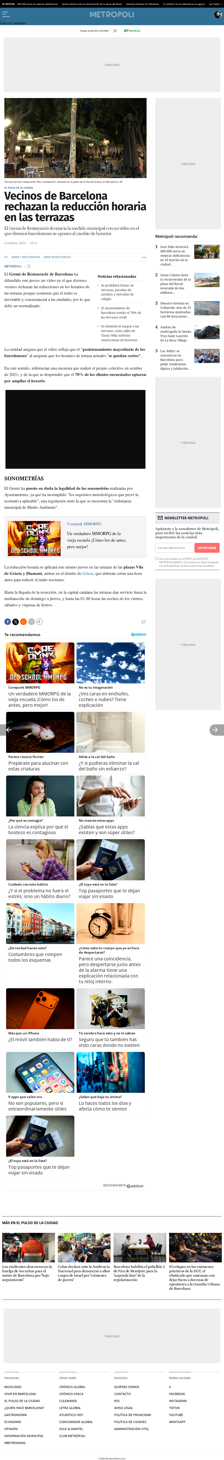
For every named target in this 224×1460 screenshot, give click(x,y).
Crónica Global (72, 1387)
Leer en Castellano (13, 23)
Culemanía (68, 1401)
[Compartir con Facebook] (7, 621)
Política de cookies (130, 1422)
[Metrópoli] (112, 14)
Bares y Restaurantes (26, 257)
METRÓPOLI (13, 266)
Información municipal (24, 1436)
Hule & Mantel (71, 1429)
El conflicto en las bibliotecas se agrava (184, 4)
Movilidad (12, 1387)
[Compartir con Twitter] (15, 622)
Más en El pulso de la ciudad (30, 1223)
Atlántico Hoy (71, 1415)
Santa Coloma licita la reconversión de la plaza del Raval (92, 4)
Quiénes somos (126, 1387)
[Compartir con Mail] (31, 621)
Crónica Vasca (71, 1394)
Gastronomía (15, 1415)
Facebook (177, 1394)
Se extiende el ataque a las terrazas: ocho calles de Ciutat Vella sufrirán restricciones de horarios (120, 333)
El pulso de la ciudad (18, 187)
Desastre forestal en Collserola (142, 4)
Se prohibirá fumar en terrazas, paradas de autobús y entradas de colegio (117, 292)
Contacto (122, 1394)
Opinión (11, 1429)
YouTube (176, 1415)
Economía (12, 1422)
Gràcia (87, 573)
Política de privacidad (132, 1415)
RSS (117, 1401)
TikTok (174, 1408)
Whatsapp (177, 1422)
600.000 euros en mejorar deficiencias (37, 4)
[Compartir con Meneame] (23, 621)
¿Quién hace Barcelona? (24, 1408)
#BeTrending (15, 1443)
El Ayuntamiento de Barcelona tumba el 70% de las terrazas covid (121, 312)
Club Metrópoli (72, 1436)
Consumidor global (76, 1422)
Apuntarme (207, 548)
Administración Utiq (131, 1429)
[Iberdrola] (132, 30)
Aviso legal (123, 1408)
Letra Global (70, 1408)
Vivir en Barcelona (20, 1394)
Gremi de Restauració (57, 257)
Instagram (178, 1401)
